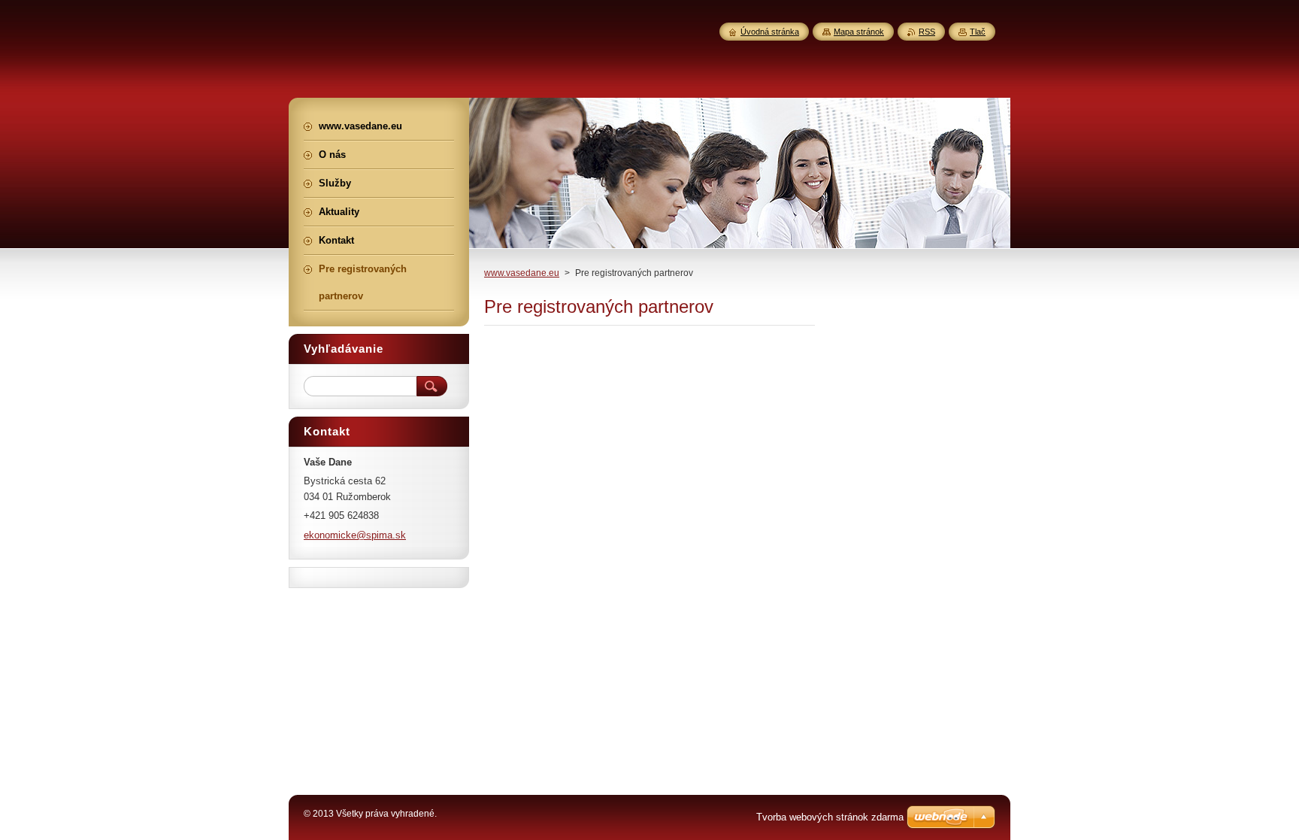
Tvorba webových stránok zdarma (830, 817)
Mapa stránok (859, 31)
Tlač (978, 31)
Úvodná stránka (769, 31)
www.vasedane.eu (521, 272)
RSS (927, 31)
